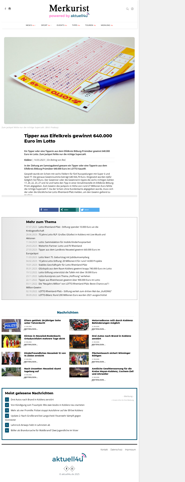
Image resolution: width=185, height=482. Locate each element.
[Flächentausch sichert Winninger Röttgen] (79, 358)
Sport (45, 25)
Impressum (130, 449)
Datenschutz (116, 449)
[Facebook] (5, 8)
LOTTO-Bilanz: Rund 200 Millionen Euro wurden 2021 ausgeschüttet (73, 295)
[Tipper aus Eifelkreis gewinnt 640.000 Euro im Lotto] (69, 80)
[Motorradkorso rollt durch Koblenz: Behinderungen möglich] (79, 324)
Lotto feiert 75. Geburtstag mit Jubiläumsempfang (64, 257)
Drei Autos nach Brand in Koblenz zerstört (32, 399)
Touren (90, 25)
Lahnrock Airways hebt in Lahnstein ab (30, 424)
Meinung (107, 25)
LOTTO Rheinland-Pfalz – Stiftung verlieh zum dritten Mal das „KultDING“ (75, 291)
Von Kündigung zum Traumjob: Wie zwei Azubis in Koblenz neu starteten (48, 404)
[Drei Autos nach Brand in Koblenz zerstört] (79, 341)
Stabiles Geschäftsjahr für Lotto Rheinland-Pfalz (63, 264)
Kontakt (104, 449)
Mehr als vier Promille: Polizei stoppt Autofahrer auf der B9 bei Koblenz (47, 410)
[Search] (127, 8)
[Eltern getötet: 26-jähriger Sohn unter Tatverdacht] (11, 325)
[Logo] (69, 11)
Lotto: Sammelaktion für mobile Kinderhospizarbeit (65, 242)
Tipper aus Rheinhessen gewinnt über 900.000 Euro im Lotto (69, 279)
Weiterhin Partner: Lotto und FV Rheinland (60, 245)
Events (62, 25)
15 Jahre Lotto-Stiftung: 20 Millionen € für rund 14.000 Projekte (70, 261)
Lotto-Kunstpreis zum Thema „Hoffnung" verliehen (64, 276)
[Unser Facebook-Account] (66, 468)
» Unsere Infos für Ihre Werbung (122, 400)
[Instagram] (10, 8)
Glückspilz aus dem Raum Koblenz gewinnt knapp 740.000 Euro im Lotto (75, 268)
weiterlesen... (31, 329)
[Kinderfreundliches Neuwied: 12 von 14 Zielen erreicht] (11, 358)
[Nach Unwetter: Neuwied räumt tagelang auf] (11, 371)
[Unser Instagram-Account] (72, 468)
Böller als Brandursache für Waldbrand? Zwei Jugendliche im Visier (44, 430)
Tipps (76, 25)
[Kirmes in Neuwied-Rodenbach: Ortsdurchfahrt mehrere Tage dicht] (11, 340)
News (30, 25)
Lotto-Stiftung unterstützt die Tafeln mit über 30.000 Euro (68, 272)
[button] (49, 210)
